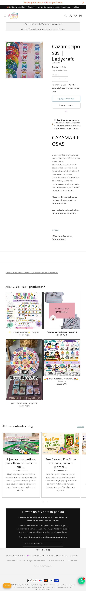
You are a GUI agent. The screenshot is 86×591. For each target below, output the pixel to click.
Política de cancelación (44, 589)
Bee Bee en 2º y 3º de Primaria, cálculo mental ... (60, 463)
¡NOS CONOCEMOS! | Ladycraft (24, 403)
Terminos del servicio (16, 561)
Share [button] (56, 230)
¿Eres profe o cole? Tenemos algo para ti (43, 24)
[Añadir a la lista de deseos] (66, 111)
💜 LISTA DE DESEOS (35, 556)
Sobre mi (74, 556)
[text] (43, 2)
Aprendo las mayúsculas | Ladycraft (62, 332)
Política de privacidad (69, 585)
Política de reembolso (51, 585)
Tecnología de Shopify (34, 585)
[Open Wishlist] (75, 15)
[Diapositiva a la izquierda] (38, 501)
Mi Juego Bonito (21, 585)
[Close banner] (83, 2)
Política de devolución (57, 561)
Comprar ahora (66, 105)
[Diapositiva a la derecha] (47, 501)
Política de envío (38, 587)
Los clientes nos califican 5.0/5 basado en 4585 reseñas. (32, 273)
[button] (4, 15)
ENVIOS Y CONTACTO (15, 556)
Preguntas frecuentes (36, 561)
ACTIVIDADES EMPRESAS (57, 556)
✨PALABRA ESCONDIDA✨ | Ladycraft (24, 332)
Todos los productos (43, 566)
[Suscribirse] (60, 543)
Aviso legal (50, 587)
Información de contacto (64, 587)
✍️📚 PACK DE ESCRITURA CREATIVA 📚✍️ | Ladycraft (62, 380)
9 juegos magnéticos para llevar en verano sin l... (21, 463)
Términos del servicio (23, 587)
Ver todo (80, 427)
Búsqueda (73, 561)
